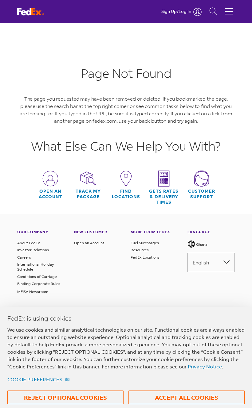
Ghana (201, 244)
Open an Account (89, 243)
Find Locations (126, 193)
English (201, 262)
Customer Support (201, 193)
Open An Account (50, 193)
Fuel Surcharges (145, 243)
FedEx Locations (145, 257)
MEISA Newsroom (32, 291)
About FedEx (28, 243)
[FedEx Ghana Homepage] (36, 11)
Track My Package (88, 193)
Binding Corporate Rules (38, 283)
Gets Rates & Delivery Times (164, 196)
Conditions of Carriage (37, 276)
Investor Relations (33, 250)
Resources (140, 250)
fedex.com (104, 120)
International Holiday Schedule (35, 266)
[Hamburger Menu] (229, 6)
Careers (24, 257)
